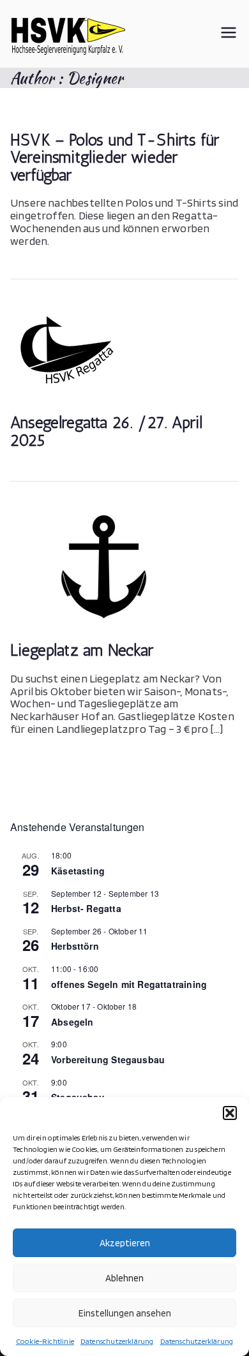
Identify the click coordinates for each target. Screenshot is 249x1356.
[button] (229, 1113)
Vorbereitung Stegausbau (108, 1059)
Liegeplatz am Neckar (82, 650)
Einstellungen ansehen (125, 1313)
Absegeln (72, 1021)
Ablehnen (124, 1278)
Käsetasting (78, 870)
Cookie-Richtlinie (45, 1341)
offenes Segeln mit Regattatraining (129, 984)
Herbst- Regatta (86, 908)
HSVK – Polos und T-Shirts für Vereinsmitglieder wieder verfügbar (114, 157)
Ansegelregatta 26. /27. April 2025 (106, 431)
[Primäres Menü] (228, 34)
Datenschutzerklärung (117, 1341)
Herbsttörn (75, 946)
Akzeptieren (125, 1243)
